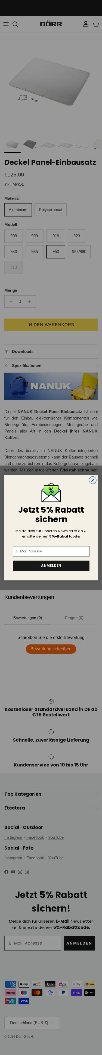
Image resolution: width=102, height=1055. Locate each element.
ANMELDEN (51, 565)
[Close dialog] (92, 480)
